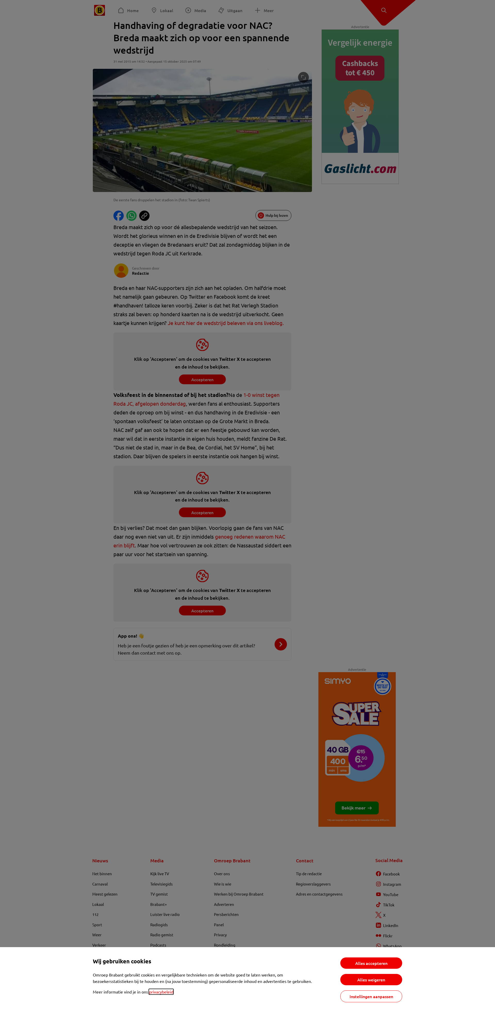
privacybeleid (161, 991)
